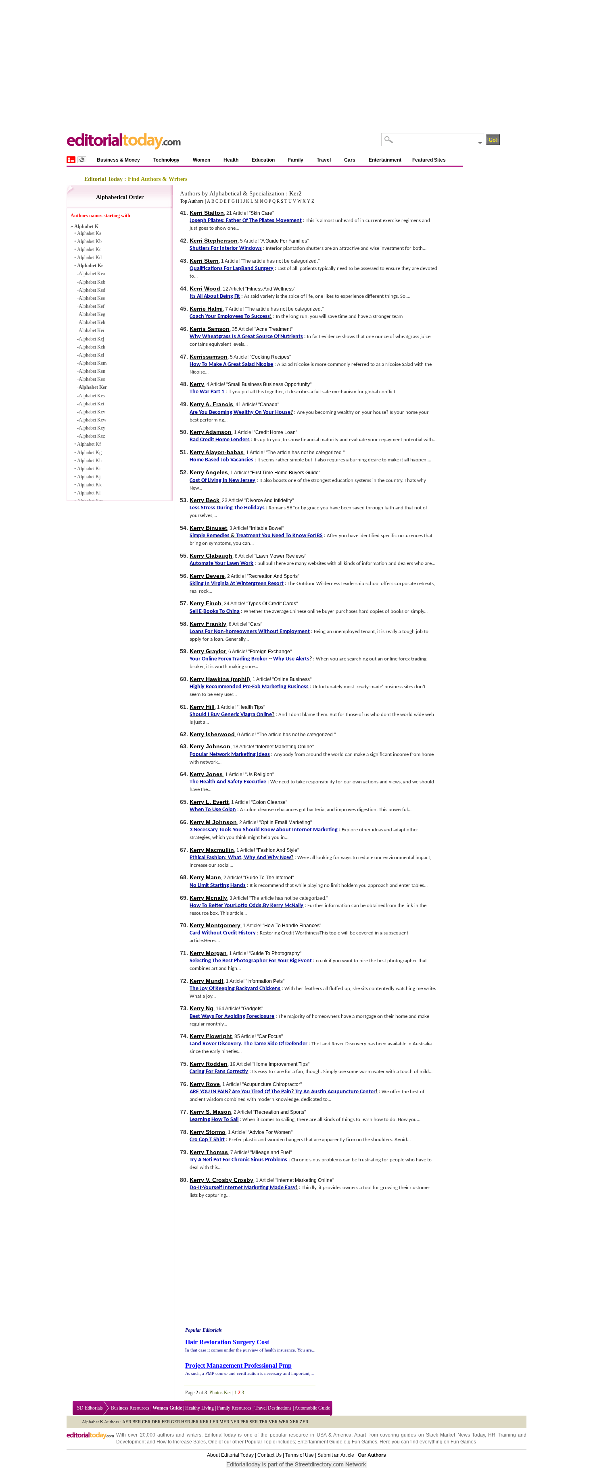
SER (254, 1421)
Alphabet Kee (92, 298)
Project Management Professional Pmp (238, 1365)
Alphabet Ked (92, 290)
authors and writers (179, 1435)
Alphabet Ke (90, 265)
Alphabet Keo (92, 379)
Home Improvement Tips (281, 1064)
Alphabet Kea (92, 273)
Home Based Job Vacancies (221, 460)
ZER (304, 1421)
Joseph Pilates (206, 221)
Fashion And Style (277, 850)
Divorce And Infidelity (269, 500)
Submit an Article (335, 1455)
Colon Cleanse (269, 802)
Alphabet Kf (89, 444)
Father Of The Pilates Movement (264, 221)
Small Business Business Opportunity (269, 384)
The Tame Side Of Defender (275, 1044)
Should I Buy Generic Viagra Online (231, 715)
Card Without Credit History (223, 933)
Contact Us (269, 1455)
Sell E (196, 611)
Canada (269, 404)
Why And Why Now (267, 858)
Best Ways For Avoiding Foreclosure (232, 1016)
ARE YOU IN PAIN (209, 1092)
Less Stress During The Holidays (227, 508)
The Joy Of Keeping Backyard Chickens (235, 989)
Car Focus (270, 1036)
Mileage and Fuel (271, 1152)
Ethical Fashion (207, 858)
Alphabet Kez (92, 436)
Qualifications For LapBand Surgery (232, 269)
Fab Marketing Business (280, 687)
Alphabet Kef (91, 306)
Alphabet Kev (92, 412)
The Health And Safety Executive (228, 782)
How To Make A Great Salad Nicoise (231, 364)
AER (126, 1421)
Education (263, 160)
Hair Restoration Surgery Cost (227, 1342)
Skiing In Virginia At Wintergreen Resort (237, 584)
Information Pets (265, 981)
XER (294, 1421)
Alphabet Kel (91, 355)
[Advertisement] (296, 60)
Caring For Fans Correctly (219, 1072)
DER (156, 1421)
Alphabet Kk (89, 485)
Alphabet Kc (89, 249)
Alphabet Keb (92, 282)
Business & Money (118, 160)
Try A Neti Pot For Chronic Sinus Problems (238, 1160)
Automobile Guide (312, 1408)
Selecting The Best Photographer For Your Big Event (251, 961)
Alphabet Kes (92, 396)
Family (295, 160)
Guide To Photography (275, 953)
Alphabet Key (92, 428)
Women (201, 160)
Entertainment (385, 160)
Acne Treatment (273, 329)
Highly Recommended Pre (220, 687)
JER (194, 1421)
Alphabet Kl (88, 493)
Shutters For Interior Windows (226, 248)
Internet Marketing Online (284, 747)
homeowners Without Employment (268, 632)
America (342, 1435)
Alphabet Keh (92, 322)
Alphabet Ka (89, 233)
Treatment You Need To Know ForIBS (279, 536)
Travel (324, 160)
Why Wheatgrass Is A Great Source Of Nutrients (246, 337)
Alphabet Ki (88, 468)
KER (204, 1421)
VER (273, 1421)
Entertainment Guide (319, 1442)
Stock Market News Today (455, 1435)
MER (224, 1421)
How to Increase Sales (181, 1442)
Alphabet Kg (89, 452)
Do (193, 1188)
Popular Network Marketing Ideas (230, 755)
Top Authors (192, 201)
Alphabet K (86, 226)
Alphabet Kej (91, 339)
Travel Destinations (273, 1408)
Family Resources (234, 1408)
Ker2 (295, 193)
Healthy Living (199, 1408)
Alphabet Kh (89, 460)
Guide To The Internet (268, 877)
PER (244, 1421)
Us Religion (259, 774)
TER (263, 1421)
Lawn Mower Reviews (280, 556)
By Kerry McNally (283, 906)
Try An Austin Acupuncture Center (335, 1092)
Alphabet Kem (92, 363)
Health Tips (250, 707)
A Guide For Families (284, 241)
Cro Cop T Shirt (207, 1140)
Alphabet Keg (92, 314)
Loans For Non (207, 632)
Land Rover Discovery (215, 1044)
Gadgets (252, 1008)
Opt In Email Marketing (285, 822)
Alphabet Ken (92, 371)
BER (136, 1421)
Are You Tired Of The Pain (261, 1092)
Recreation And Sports (273, 576)
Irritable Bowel (266, 528)
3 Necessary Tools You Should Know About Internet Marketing (264, 830)
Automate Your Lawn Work (221, 564)
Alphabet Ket (91, 404)
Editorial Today (103, 179)
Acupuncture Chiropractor (272, 1084)
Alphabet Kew (92, 420)
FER (166, 1421)
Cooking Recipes (270, 357)
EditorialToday (220, 1435)
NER (234, 1421)
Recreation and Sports (279, 1112)
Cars (349, 160)
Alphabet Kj (88, 477)
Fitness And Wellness (270, 289)
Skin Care (261, 213)
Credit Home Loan (275, 432)
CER (146, 1421)
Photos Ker (220, 1392)
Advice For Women (270, 1132)
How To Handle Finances (291, 925)
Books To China (221, 611)
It (200, 1188)
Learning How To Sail (214, 1120)
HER (185, 1421)
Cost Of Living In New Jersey (222, 481)
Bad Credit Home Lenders (220, 440)
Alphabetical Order (120, 197)
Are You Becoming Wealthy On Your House (240, 412)
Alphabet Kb (89, 241)
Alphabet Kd (89, 257)
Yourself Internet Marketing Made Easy (249, 1188)
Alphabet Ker (93, 387)
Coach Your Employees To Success (230, 317)
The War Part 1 (207, 392)
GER (175, 1421)
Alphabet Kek (92, 347)
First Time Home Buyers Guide (285, 472)
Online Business (292, 679)
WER (283, 1421)
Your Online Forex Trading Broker (228, 659)
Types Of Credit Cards (272, 603)
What (234, 858)
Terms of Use (299, 1455)
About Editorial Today (230, 1455)
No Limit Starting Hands (218, 885)
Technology (166, 160)
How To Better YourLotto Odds (225, 906)
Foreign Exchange (270, 651)
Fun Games (364, 1442)
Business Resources (130, 1408)
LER (214, 1421)
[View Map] (81, 159)
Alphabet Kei (91, 330)
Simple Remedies (210, 536)
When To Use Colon (213, 810)
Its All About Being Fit (215, 296)
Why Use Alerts (291, 659)
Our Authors (372, 1455)
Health (230, 160)
